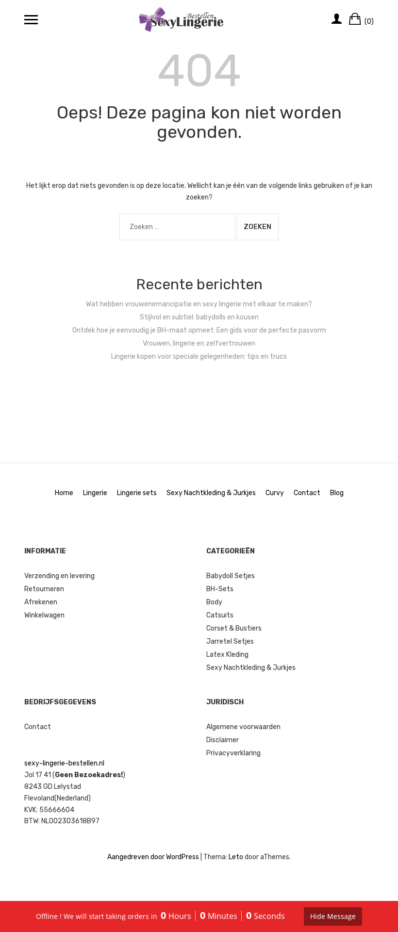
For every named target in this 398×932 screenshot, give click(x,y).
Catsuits (219, 615)
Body (214, 602)
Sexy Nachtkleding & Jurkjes (211, 493)
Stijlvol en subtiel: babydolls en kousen (199, 317)
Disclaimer (222, 740)
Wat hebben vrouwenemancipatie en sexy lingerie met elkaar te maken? (199, 304)
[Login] (337, 19)
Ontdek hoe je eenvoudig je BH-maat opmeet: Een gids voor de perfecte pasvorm (199, 330)
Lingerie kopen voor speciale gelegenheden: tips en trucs (199, 356)
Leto (236, 857)
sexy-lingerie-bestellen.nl (64, 763)
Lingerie (95, 493)
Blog (337, 493)
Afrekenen (40, 602)
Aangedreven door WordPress (153, 857)
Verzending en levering (59, 576)
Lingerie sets (137, 493)
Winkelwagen (44, 615)
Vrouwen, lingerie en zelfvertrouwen (199, 343)
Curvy (274, 493)
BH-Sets (219, 589)
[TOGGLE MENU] (31, 19)
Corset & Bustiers (234, 628)
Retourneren (44, 589)
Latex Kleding (227, 654)
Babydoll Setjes (230, 576)
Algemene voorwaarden (243, 727)
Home (64, 493)
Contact (307, 493)
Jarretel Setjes (230, 641)
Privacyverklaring (233, 753)
